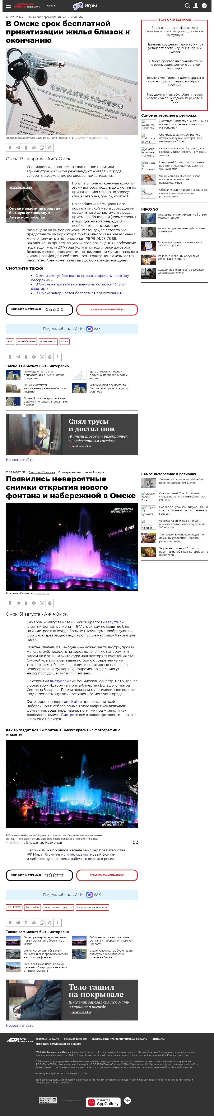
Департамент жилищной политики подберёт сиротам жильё (108, 375)
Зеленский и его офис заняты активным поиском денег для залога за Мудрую (174, 31)
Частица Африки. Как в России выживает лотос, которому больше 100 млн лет (182, 524)
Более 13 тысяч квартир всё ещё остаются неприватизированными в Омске (46, 402)
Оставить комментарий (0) (107, 309)
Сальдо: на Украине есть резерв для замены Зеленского (181, 271)
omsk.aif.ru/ (42, 593)
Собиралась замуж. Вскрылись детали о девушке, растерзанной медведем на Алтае (180, 138)
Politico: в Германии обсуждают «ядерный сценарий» (178, 257)
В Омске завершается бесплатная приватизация (79, 293)
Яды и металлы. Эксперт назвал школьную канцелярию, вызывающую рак (179, 179)
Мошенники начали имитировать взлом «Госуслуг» (180, 244)
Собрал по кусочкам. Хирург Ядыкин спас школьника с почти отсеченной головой (183, 510)
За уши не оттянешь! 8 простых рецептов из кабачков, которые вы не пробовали (183, 552)
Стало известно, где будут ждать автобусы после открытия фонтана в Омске (111, 954)
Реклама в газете (75, 1039)
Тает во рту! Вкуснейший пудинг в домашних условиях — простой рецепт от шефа (181, 538)
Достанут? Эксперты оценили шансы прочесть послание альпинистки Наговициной (183, 124)
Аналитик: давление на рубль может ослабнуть (182, 230)
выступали (59, 681)
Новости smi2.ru (20, 460)
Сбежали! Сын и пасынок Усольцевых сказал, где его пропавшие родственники (183, 193)
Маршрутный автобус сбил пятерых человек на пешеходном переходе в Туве (175, 98)
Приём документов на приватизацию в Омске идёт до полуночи (44, 375)
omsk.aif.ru (73, 702)
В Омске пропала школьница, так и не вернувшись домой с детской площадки (175, 64)
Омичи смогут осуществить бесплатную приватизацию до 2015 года (109, 388)
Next (129, 779)
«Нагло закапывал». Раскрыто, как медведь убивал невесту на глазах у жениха (182, 152)
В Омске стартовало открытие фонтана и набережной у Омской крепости (111, 941)
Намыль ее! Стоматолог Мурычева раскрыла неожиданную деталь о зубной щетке (181, 165)
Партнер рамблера (72, 1100)
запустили (115, 622)
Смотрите (69, 715)
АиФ (104, 137)
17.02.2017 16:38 (15, 17)
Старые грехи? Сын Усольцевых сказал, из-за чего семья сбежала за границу (182, 496)
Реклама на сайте (47, 1039)
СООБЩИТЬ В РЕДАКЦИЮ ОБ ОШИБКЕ (58, 1044)
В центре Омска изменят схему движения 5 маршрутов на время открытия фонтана (45, 967)
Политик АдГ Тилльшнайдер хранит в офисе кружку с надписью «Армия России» (174, 81)
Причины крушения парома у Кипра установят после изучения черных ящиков (174, 48)
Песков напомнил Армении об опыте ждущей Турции (182, 216)
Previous (14, 779)
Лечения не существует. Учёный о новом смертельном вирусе (181, 481)
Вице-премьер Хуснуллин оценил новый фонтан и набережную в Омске (46, 941)
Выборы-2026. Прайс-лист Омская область (119, 1039)
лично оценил (76, 854)
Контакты (158, 1039)
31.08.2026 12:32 (15, 472)
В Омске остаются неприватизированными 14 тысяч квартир (45, 388)
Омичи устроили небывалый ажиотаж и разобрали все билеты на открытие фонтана (46, 954)
